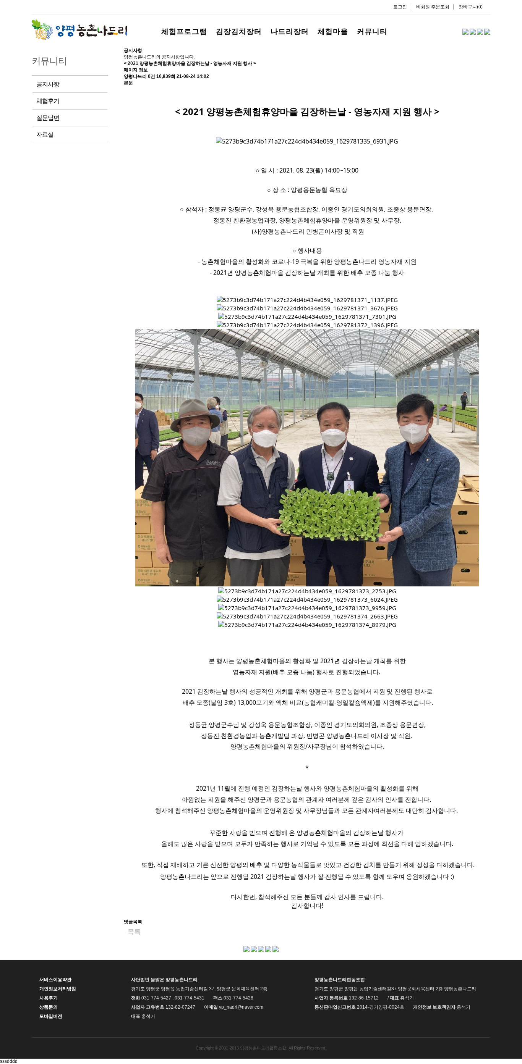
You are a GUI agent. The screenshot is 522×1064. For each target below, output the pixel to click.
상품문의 (48, 1007)
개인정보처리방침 (57, 988)
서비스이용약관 (55, 979)
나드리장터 (290, 31)
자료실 (44, 134)
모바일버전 (50, 1016)
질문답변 (47, 118)
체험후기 (47, 101)
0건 (151, 76)
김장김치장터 (239, 31)
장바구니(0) (471, 7)
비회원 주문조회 (432, 7)
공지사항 (47, 84)
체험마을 (333, 31)
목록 (134, 931)
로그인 (400, 7)
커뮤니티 (372, 31)
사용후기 (48, 998)
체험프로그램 (184, 31)
